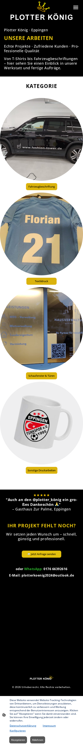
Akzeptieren (18, 740)
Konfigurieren (18, 730)
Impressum (49, 725)
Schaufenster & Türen (41, 376)
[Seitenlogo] (41, 10)
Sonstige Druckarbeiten (42, 470)
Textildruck (41, 281)
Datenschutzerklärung (23, 725)
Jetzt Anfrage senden (44, 554)
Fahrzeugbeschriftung (41, 186)
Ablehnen (37, 740)
